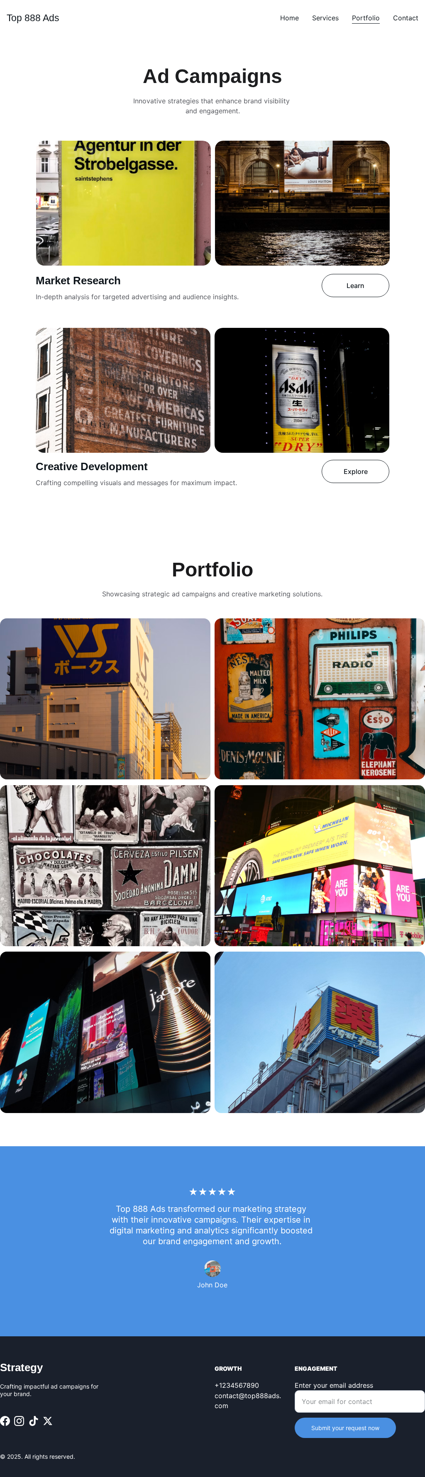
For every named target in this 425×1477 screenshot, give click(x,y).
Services (325, 18)
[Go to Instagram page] (19, 1421)
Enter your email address (334, 1385)
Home (289, 18)
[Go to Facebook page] (5, 1421)
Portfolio (366, 18)
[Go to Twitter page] (48, 1421)
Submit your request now (345, 1427)
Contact (405, 18)
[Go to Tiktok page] (34, 1421)
